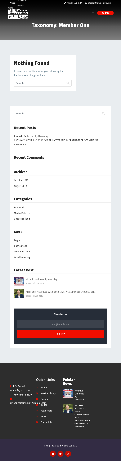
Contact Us (46, 422)
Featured (19, 207)
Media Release (22, 213)
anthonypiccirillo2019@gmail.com (28, 403)
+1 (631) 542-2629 (74, 3)
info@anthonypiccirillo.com (99, 3)
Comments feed (22, 251)
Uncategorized (22, 218)
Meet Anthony (48, 393)
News (43, 416)
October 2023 (21, 180)
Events (44, 399)
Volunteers (46, 410)
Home (43, 387)
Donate (105, 13)
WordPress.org (22, 257)
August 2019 (20, 186)
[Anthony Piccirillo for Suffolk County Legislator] (18, 13)
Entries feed (20, 246)
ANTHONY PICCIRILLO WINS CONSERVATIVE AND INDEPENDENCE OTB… (61, 292)
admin (28, 283)
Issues (43, 405)
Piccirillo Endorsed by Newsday (31, 136)
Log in (17, 240)
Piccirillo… (21, 3)
